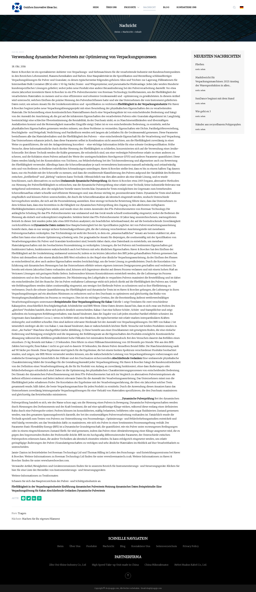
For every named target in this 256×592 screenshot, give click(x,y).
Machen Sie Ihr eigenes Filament (41, 518)
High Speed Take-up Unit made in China (115, 564)
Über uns (111, 7)
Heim (96, 7)
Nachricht (149, 7)
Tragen (22, 513)
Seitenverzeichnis (166, 546)
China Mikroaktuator (157, 564)
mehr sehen (200, 69)
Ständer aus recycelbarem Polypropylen (218, 124)
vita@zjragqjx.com (154, 588)
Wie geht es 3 (203, 111)
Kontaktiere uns (186, 7)
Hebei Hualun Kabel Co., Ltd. (191, 564)
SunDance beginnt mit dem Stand (214, 98)
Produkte (130, 7)
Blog (166, 7)
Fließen (199, 64)
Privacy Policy (191, 546)
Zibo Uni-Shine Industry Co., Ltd (67, 564)
